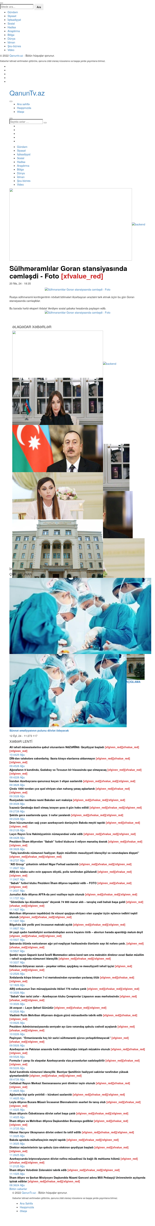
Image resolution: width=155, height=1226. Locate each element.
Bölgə (11, 35)
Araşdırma (14, 31)
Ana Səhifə (26, 1203)
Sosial (11, 23)
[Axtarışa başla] (10, 118)
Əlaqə (20, 111)
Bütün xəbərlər (18, 1189)
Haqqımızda (24, 108)
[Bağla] (1, 3)
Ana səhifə (23, 104)
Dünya (11, 38)
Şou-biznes (14, 46)
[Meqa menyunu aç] (10, 101)
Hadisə (12, 27)
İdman (11, 42)
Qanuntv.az (16, 55)
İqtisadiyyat (14, 20)
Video (11, 50)
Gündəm (13, 12)
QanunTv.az (29, 1192)
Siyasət (12, 16)
